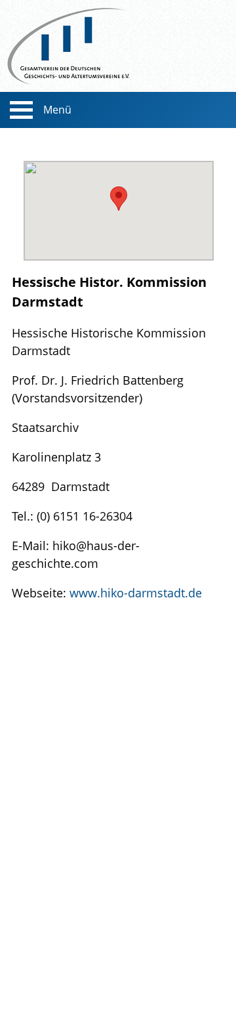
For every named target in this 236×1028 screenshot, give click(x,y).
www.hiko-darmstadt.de (135, 592)
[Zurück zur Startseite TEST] (118, 46)
